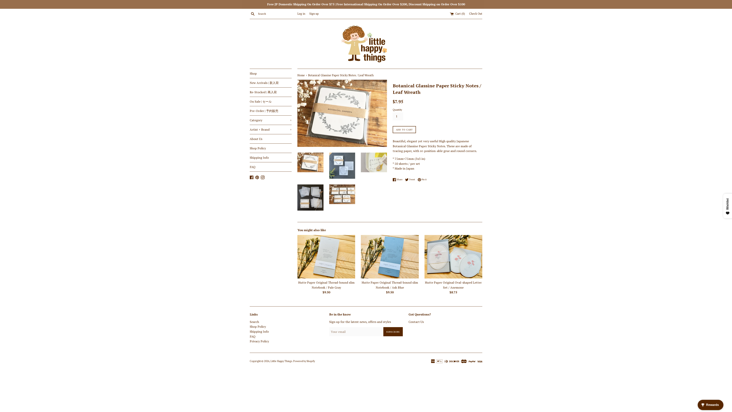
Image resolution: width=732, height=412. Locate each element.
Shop (253, 73)
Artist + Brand (271, 129)
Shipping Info (259, 157)
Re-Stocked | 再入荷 (263, 92)
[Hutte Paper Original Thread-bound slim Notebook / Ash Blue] (390, 256)
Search (254, 322)
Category (271, 120)
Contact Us (416, 322)
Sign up (314, 13)
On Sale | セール (261, 101)
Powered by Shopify (304, 361)
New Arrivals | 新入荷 (264, 83)
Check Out (475, 13)
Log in (301, 13)
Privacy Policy (259, 341)
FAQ (252, 167)
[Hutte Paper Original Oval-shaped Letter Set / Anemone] (453, 256)
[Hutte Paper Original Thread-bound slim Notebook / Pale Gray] (326, 256)
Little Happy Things (281, 361)
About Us (256, 139)
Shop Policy (258, 148)
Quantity (397, 109)
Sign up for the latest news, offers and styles (360, 322)
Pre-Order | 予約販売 (264, 111)
